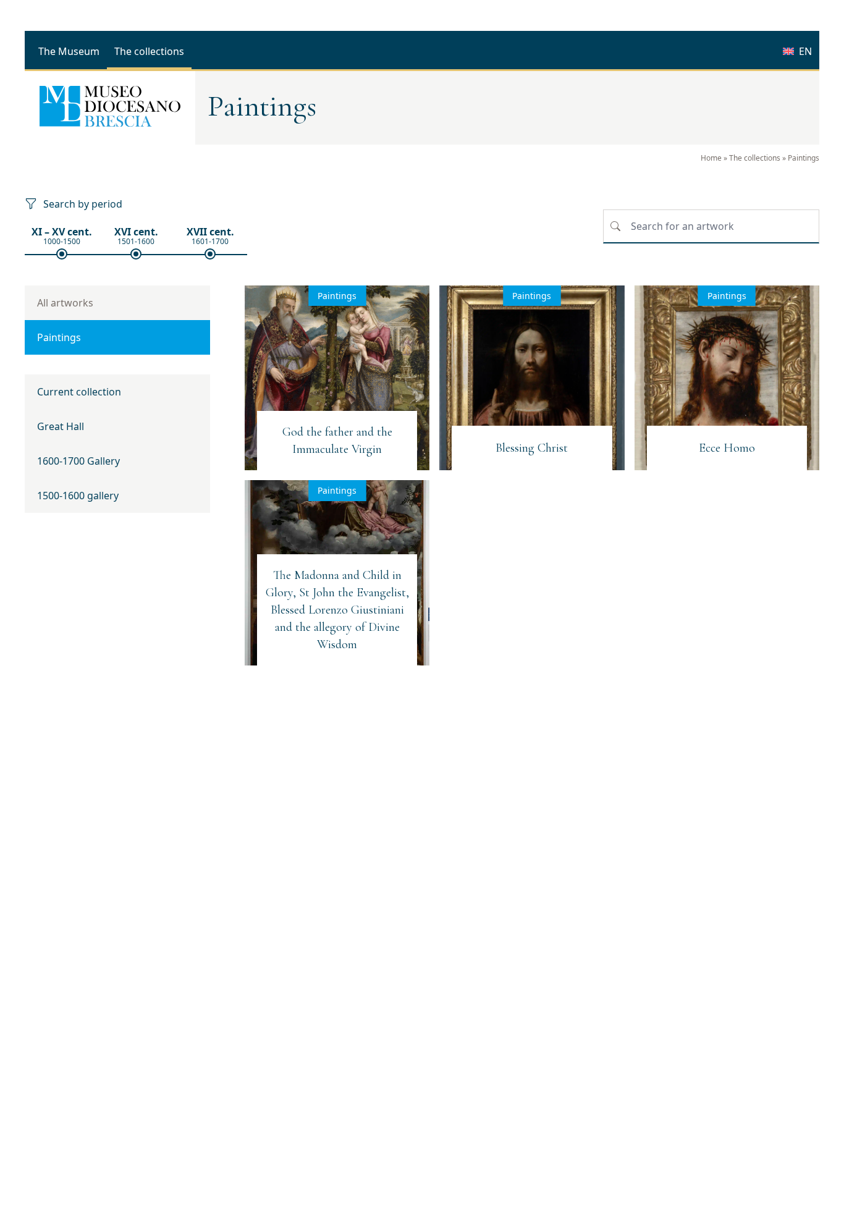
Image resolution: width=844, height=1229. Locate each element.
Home (711, 158)
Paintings (59, 337)
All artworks (65, 303)
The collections (754, 158)
